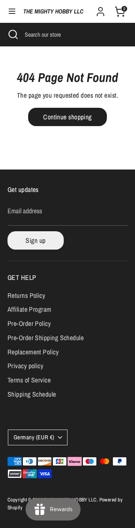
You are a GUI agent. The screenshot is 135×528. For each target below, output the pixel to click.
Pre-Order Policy (29, 323)
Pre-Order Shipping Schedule (46, 337)
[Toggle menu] (12, 11)
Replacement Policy (33, 352)
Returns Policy (26, 295)
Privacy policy (25, 365)
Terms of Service (29, 380)
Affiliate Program (29, 309)
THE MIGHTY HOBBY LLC (53, 11)
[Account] (100, 9)
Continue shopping (67, 117)
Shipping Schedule (32, 394)
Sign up (35, 240)
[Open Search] (12, 34)
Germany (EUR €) (34, 437)
